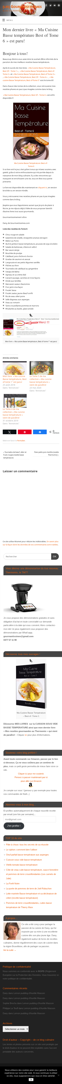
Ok (31, 1080)
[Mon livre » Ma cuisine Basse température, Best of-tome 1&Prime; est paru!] (15, 368)
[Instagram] (58, 6)
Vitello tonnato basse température (21, 865)
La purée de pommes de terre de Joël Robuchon (28, 888)
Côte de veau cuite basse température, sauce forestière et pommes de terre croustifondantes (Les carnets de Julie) (32, 874)
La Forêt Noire (12, 883)
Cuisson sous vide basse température (24, 859)
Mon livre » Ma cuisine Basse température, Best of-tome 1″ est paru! (15, 379)
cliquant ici (42, 187)
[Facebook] (46, 6)
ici (25, 735)
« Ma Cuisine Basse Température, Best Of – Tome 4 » (25, 77)
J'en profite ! (13, 825)
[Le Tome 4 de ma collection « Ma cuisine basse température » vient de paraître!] (15, 401)
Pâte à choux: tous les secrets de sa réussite (27, 844)
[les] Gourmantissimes (22, 6)
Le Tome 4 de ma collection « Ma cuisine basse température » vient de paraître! (14, 413)
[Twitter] (50, 6)
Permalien (21, 441)
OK (53, 556)
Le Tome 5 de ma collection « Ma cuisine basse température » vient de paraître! (40, 380)
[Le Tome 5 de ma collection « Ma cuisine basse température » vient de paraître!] (41, 368)
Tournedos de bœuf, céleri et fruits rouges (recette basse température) (14, 455)
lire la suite (9, 950)
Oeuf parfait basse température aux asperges (27, 854)
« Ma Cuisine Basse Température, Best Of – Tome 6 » (25, 95)
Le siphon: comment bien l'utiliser (21, 849)
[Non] (58, 1075)
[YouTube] (54, 6)
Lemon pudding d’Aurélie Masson (29, 993)
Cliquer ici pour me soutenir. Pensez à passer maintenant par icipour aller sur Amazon (31, 777)
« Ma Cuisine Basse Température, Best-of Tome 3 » (34, 74)
